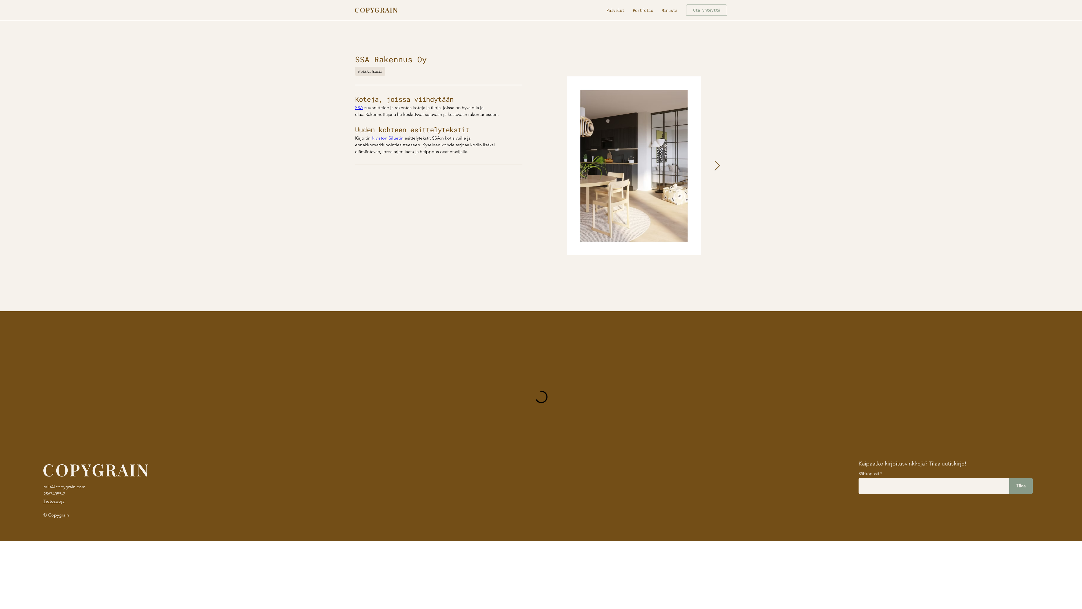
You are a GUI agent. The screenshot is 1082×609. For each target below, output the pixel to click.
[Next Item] (717, 165)
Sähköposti (869, 473)
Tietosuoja (54, 501)
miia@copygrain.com (64, 486)
